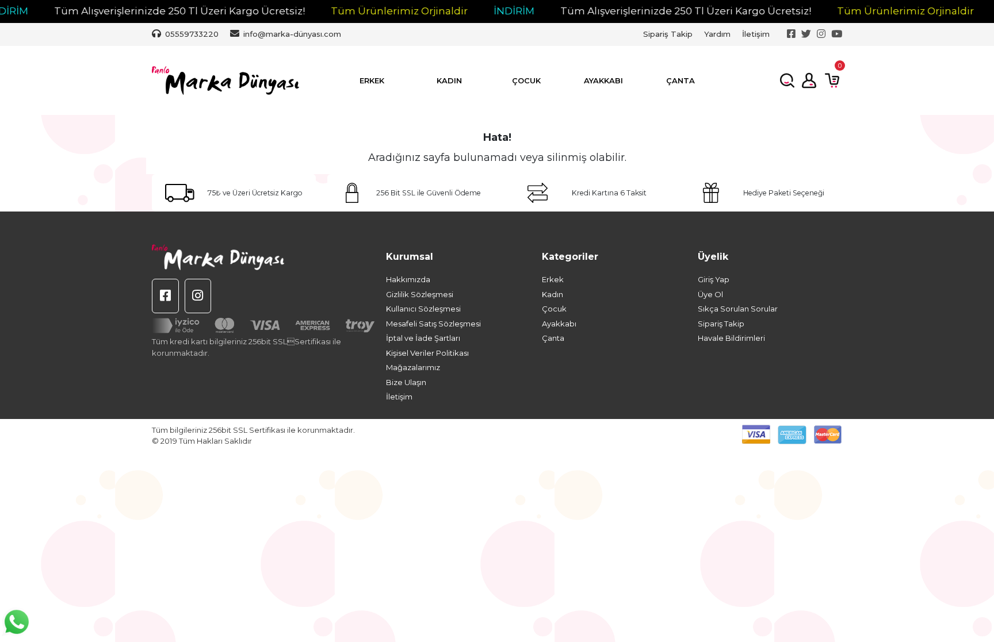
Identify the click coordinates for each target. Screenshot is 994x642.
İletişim (756, 34)
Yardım (717, 34)
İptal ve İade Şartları (423, 338)
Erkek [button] (372, 80)
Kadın (552, 294)
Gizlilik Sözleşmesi (419, 294)
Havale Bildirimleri (731, 338)
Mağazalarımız (413, 367)
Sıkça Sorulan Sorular (738, 308)
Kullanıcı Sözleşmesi (423, 308)
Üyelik (713, 256)
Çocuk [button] (526, 80)
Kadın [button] (449, 80)
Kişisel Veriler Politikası (427, 352)
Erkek (553, 279)
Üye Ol (710, 294)
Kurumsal (409, 256)
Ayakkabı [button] (603, 80)
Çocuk (554, 308)
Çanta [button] (680, 80)
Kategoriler (570, 256)
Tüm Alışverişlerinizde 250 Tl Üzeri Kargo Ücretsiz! (155, 11)
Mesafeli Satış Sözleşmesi (433, 323)
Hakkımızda (408, 279)
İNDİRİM (489, 11)
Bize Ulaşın (406, 382)
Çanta (553, 338)
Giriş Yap (713, 279)
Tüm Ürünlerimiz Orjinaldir (375, 11)
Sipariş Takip (668, 34)
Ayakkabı (559, 323)
